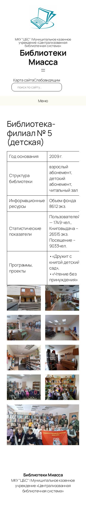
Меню (43, 100)
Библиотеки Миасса (43, 57)
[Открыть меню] (43, 70)
